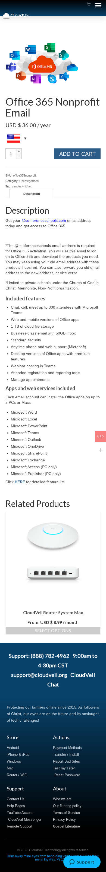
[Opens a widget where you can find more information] (82, 862)
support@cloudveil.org (39, 674)
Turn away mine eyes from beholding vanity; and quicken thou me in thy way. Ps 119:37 (53, 857)
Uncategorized (29, 181)
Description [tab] (31, 193)
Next (96, 573)
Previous (10, 573)
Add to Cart (77, 154)
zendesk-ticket (22, 186)
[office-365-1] (42, 64)
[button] (98, 5)
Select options (53, 630)
